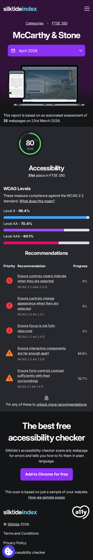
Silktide (13, 524)
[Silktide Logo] (20, 512)
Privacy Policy (14, 543)
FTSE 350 (59, 23)
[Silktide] (20, 9)
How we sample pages (46, 497)
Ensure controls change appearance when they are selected (38, 303)
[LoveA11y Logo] (81, 513)
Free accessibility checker (24, 552)
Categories (34, 23)
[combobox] (46, 50)
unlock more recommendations (62, 404)
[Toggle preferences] (8, 551)
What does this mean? (37, 201)
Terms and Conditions (21, 533)
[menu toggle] (87, 8)
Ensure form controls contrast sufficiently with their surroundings (41, 376)
